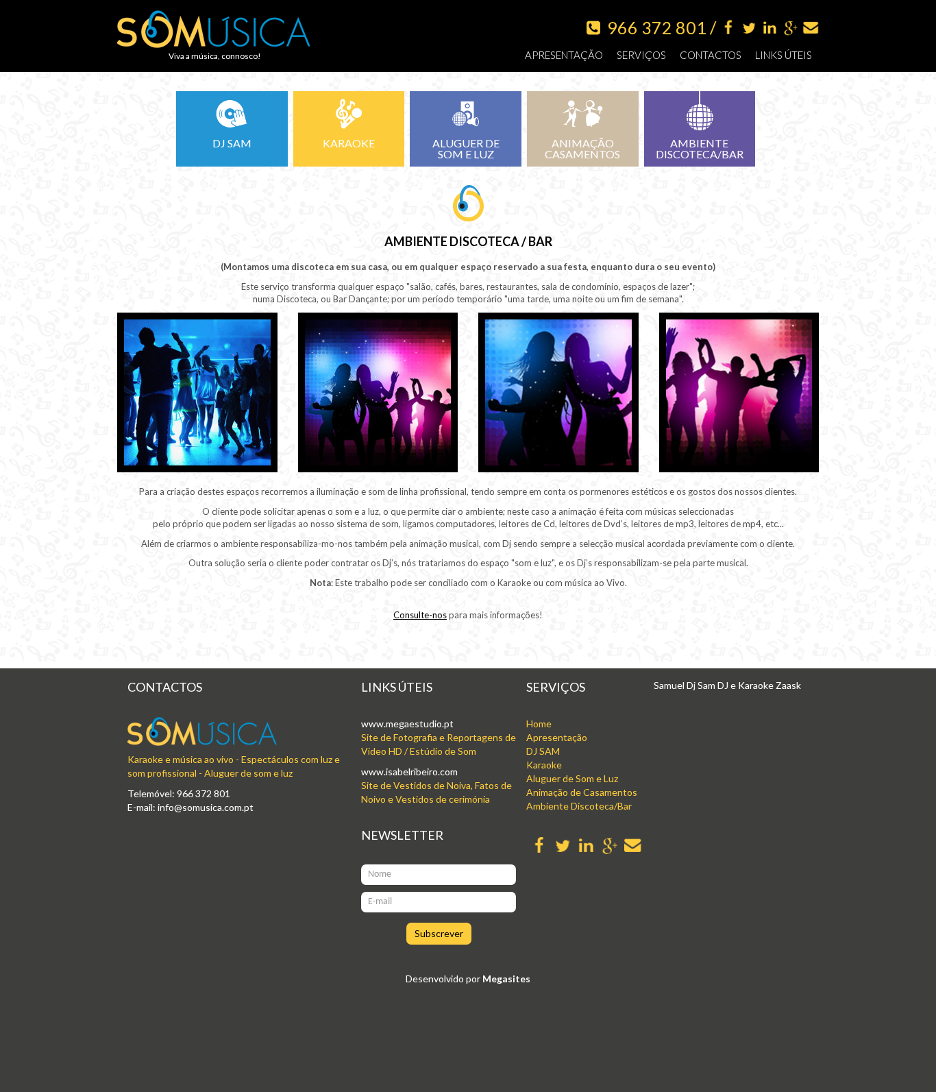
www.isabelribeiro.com (409, 771)
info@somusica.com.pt (206, 807)
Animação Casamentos (582, 148)
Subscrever (439, 933)
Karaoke (349, 142)
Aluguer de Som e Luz (466, 148)
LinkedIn (769, 27)
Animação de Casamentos (581, 792)
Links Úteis (783, 55)
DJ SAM (543, 751)
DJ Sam (231, 142)
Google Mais (790, 27)
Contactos (710, 55)
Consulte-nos (420, 614)
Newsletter (402, 834)
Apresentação (564, 55)
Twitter (749, 27)
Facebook (728, 27)
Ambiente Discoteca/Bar (699, 148)
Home (539, 723)
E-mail (811, 27)
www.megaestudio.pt (407, 723)
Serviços (641, 55)
